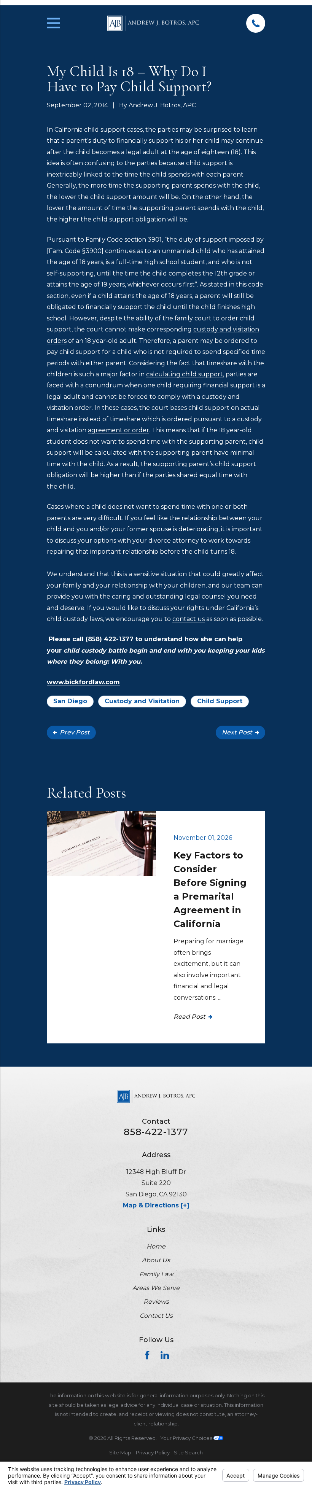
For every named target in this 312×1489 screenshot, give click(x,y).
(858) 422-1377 (110, 639)
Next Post (237, 732)
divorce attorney (173, 540)
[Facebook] (147, 1355)
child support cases (113, 129)
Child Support (219, 701)
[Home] (153, 23)
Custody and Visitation (142, 701)
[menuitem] (120, 1452)
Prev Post (75, 732)
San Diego (70, 701)
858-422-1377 (156, 1132)
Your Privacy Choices (186, 1438)
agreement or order (118, 430)
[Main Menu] (53, 23)
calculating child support (184, 374)
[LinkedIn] (165, 1355)
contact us (188, 619)
